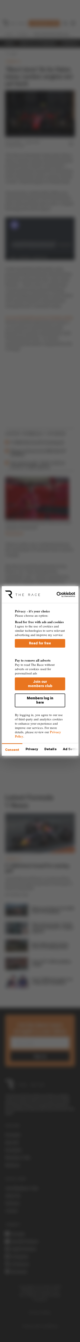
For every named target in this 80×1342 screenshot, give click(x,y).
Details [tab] (50, 749)
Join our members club (40, 684)
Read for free (40, 643)
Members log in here (40, 700)
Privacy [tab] (32, 749)
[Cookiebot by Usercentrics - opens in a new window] (57, 594)
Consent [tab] (12, 750)
